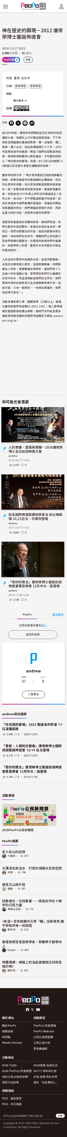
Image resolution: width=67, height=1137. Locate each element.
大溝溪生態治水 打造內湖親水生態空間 (32, 868)
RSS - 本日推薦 (12, 1104)
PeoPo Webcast (44, 1031)
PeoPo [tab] (27, 614)
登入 (44, 625)
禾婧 (10, 872)
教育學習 (20, 86)
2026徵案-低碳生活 (46, 1065)
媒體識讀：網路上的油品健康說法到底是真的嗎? (32, 964)
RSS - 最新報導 (12, 1098)
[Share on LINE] (25, 123)
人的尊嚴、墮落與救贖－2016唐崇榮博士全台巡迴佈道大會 (36, 449)
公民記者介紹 (42, 1043)
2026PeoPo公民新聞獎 (18, 830)
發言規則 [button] (58, 614)
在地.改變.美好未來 (45, 1077)
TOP (60, 1115)
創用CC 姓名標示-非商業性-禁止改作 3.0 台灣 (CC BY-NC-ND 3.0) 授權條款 (22, 108)
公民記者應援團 (43, 1037)
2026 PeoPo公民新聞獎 (17, 1071)
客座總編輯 (41, 1048)
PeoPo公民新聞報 (45, 1025)
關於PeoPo (9, 1025)
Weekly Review (12, 1043)
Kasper (12, 950)
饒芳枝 (11, 970)
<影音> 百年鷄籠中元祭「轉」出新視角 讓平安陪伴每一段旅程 (33, 923)
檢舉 (28, 59)
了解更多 (33, 694)
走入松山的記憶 (13, 851)
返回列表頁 (33, 634)
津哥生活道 (14, 909)
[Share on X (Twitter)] (18, 123)
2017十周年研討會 (45, 1071)
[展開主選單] (5, 6)
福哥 (10, 888)
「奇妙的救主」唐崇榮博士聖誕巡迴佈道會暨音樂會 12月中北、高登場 (35, 583)
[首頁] (33, 6)
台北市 (25, 78)
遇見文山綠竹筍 (13, 884)
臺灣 (17, 78)
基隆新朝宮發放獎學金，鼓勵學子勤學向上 (32, 943)
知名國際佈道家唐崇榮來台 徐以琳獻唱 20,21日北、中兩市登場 (35, 516)
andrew (13, 455)
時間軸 (6, 1037)
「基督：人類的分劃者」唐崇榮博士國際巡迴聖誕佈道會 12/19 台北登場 (32, 748)
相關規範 (7, 1031)
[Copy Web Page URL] (32, 123)
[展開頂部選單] (61, 6)
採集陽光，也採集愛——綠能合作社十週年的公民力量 (32, 902)
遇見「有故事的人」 (46, 1082)
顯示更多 (18, 100)
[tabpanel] (33, 625)
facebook (28, 1009)
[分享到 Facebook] (11, 123)
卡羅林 (11, 856)
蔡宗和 (11, 929)
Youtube (38, 1009)
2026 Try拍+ (10, 1065)
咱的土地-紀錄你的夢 (15, 1077)
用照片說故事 (10, 1082)
